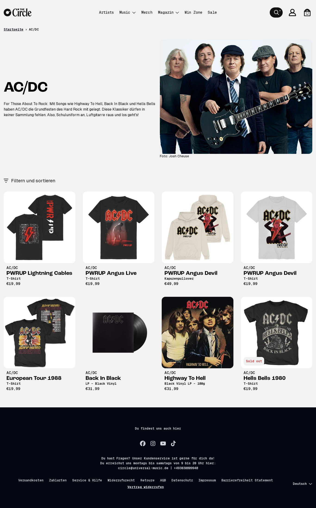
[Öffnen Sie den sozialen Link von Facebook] (143, 443)
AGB (163, 480)
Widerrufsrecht (121, 480)
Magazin (165, 12)
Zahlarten (58, 480)
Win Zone (193, 12)
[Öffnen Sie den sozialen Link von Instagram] (153, 443)
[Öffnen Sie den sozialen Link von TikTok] (173, 443)
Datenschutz (182, 480)
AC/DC (12, 268)
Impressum (207, 480)
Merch (146, 12)
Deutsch (300, 484)
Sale (212, 12)
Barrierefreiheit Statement (247, 480)
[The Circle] (17, 12)
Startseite (13, 29)
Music (124, 12)
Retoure (147, 480)
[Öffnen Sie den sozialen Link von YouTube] (163, 443)
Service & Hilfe (87, 480)
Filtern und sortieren (33, 180)
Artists (106, 12)
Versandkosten (30, 480)
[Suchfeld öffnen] (276, 12)
